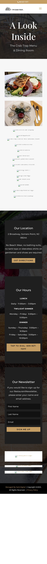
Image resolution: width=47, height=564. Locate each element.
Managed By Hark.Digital (15, 487)
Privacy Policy (32, 490)
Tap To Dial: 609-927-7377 (23, 347)
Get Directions (23, 260)
